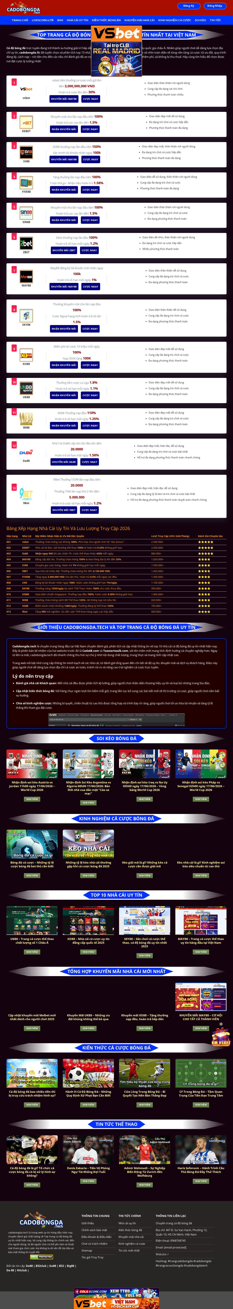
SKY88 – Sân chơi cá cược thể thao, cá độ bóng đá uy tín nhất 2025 (144, 942)
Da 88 (10, 1270)
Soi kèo (200, 20)
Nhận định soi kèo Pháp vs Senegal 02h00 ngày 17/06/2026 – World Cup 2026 (200, 786)
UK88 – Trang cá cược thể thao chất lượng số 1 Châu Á (32, 940)
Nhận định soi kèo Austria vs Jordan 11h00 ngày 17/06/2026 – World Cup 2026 (32, 786)
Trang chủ (20, 20)
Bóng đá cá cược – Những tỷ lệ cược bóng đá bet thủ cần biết (32, 864)
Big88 (70, 1266)
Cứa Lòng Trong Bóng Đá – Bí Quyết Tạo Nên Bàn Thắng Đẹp (144, 1093)
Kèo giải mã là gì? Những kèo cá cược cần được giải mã (144, 864)
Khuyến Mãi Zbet (64, 250)
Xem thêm (32, 799)
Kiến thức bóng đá (106, 20)
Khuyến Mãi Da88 (64, 462)
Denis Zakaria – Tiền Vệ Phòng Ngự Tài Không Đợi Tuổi (88, 1170)
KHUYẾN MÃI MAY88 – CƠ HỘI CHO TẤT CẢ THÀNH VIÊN (200, 1017)
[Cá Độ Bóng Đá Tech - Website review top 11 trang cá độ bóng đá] (23, 7)
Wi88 (61, 413)
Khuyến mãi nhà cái (140, 20)
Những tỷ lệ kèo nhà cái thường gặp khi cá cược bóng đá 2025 (88, 864)
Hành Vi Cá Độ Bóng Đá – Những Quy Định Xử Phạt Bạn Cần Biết (88, 1093)
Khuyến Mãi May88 (64, 98)
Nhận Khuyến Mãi (64, 129)
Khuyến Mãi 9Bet (64, 510)
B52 (61, 1266)
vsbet (56, 80)
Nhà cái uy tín (77, 20)
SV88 (56, 147)
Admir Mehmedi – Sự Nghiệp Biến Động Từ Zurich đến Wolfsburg (144, 1171)
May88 (55, 268)
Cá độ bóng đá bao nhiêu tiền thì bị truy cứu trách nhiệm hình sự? (32, 1093)
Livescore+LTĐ (43, 20)
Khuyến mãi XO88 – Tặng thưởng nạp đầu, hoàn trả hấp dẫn (144, 1017)
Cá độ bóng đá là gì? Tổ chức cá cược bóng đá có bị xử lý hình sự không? (32, 1171)
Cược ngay (91, 98)
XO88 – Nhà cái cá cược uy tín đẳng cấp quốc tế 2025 (88, 940)
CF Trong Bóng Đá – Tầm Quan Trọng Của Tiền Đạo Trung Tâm (201, 1093)
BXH (60, 20)
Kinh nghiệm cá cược (174, 20)
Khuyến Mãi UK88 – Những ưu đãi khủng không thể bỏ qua (88, 1017)
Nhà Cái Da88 (61, 443)
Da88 (29, 1266)
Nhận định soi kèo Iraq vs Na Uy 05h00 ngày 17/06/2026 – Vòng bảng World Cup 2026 (145, 786)
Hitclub (22, 1270)
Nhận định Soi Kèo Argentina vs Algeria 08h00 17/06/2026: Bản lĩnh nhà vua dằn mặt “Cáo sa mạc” (88, 788)
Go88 (52, 1266)
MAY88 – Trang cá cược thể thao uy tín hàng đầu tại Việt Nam (201, 940)
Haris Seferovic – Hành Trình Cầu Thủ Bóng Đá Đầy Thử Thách (201, 1170)
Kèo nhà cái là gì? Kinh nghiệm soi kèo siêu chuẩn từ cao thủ (201, 864)
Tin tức (215, 20)
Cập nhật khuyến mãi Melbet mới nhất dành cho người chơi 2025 (32, 1017)
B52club (41, 1266)
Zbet (59, 238)
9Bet (56, 479)
